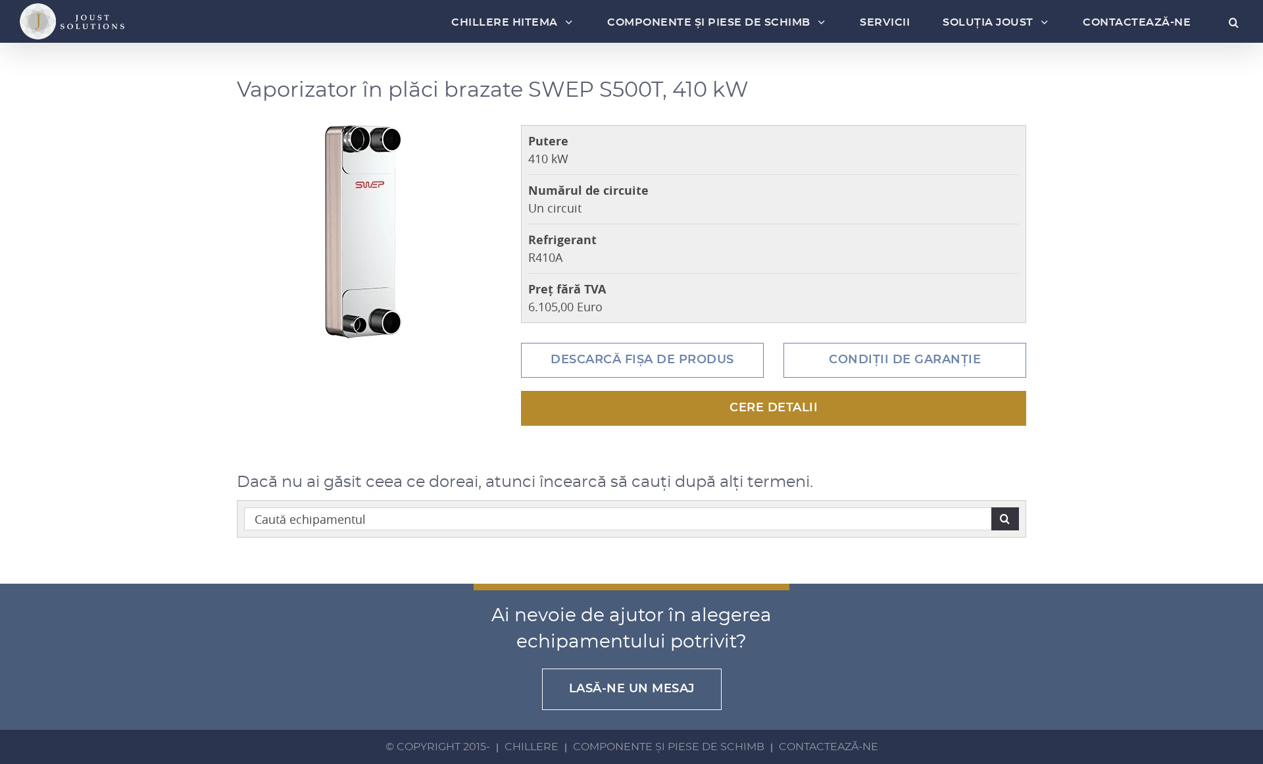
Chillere (531, 747)
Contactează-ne (828, 747)
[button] (1228, 22)
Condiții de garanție (905, 360)
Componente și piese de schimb (668, 747)
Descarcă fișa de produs (642, 360)
